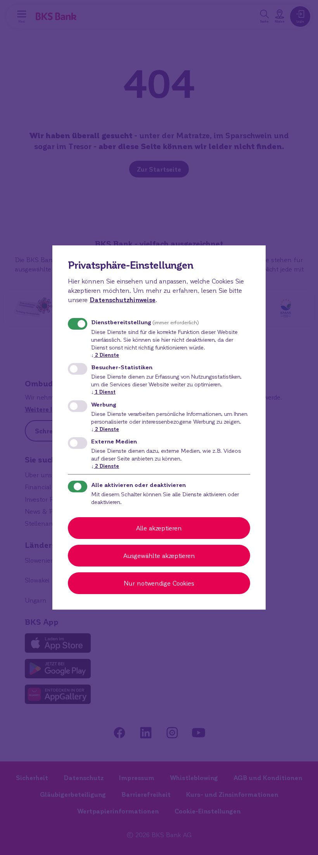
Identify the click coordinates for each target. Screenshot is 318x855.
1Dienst (103, 391)
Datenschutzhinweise (123, 299)
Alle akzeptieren (159, 528)
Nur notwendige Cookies (159, 583)
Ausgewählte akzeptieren (159, 555)
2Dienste (105, 355)
